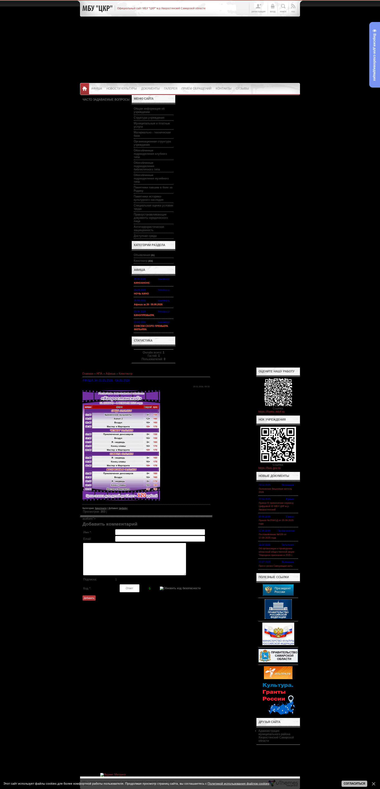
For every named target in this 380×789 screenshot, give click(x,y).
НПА (99, 373)
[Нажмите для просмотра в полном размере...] (121, 499)
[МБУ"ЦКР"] (97, 8)
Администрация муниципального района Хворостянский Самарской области (276, 735)
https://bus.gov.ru (269, 468)
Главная (87, 373)
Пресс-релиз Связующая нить (275, 566)
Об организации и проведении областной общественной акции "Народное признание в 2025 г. (276, 551)
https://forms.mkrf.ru (271, 411)
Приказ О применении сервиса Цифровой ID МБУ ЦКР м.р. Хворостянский (276, 506)
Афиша (110, 373)
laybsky (123, 508)
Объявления (142, 255)
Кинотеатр (140, 260)
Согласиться (354, 783)
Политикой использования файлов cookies (238, 783)
